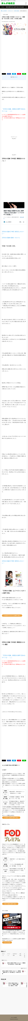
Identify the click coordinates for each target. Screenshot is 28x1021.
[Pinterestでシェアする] (19, 760)
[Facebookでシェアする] (9, 74)
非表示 (16, 77)
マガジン (8, 954)
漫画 (24, 956)
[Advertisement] (14, 52)
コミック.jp (7, 942)
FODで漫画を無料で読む (10, 903)
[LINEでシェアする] (24, 74)
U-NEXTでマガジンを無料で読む (12, 615)
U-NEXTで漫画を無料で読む (11, 817)
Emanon (16, 1019)
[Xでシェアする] (4, 74)
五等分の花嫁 (5, 14)
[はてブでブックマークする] (14, 74)
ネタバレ (3, 954)
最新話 (20, 954)
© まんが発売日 (14, 1017)
